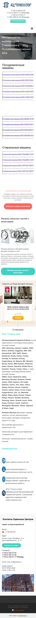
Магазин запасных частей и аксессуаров (18, 271)
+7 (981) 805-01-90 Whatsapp (18, 17)
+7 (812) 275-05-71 (18, 15)
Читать (18, 317)
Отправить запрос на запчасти (18, 206)
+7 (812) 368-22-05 (18, 11)
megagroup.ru (23, 615)
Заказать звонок (18, 21)
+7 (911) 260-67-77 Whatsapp (18, 13)
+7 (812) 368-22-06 (9, 555)
